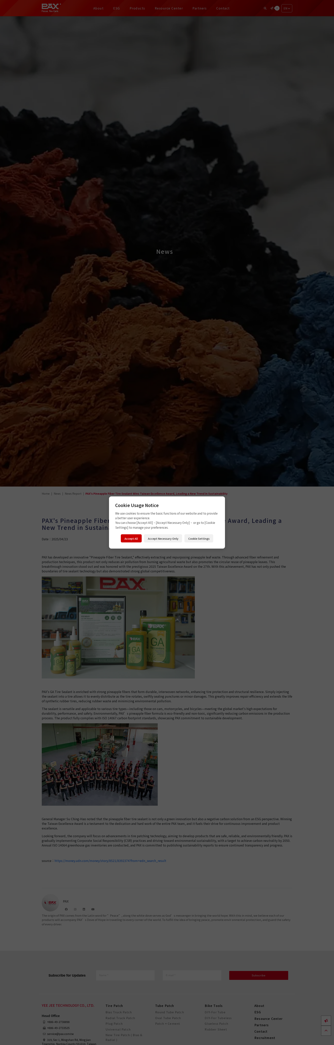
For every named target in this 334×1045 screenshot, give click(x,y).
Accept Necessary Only (163, 538)
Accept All (131, 538)
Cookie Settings (199, 538)
